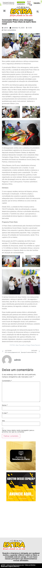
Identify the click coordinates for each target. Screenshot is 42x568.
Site (3, 420)
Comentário (7, 380)
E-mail (5, 413)
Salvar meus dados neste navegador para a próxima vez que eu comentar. (18, 431)
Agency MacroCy (14, 566)
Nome (5, 405)
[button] (4, 10)
